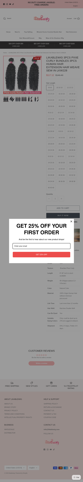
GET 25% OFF (41, 255)
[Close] (71, 221)
